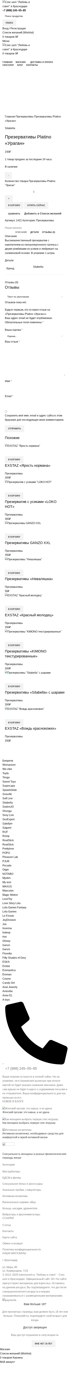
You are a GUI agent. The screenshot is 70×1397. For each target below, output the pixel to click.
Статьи (6, 1225)
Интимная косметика (15, 1196)
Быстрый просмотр (18, 715)
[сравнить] (9, 715)
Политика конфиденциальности (21, 1249)
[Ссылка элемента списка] (35, 1051)
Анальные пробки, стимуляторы (21, 1189)
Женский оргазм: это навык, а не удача (25, 1112)
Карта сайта (9, 1237)
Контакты (8, 1231)
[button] (14, 722)
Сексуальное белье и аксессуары (22, 1183)
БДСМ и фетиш (11, 1177)
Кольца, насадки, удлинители (19, 1208)
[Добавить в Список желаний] (26, 715)
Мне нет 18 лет (43, 1343)
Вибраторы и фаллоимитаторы (21, 1214)
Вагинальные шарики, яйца (19, 1202)
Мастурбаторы (11, 1171)
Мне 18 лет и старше (15, 1343)
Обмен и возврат (12, 1243)
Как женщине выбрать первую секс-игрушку (29, 1122)
